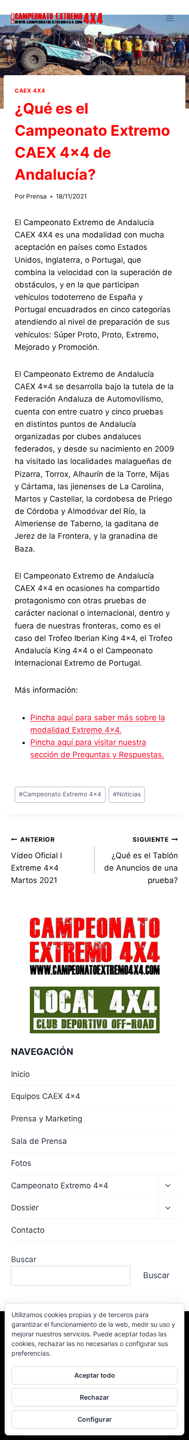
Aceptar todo (94, 1375)
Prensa (36, 196)
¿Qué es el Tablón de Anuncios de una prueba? (141, 860)
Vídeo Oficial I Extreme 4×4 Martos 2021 (36, 860)
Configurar (95, 1419)
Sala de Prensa (39, 1141)
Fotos (21, 1163)
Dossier (25, 1207)
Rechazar (94, 1397)
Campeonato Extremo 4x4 (60, 794)
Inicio (20, 1074)
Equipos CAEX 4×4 (45, 1096)
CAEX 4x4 (30, 90)
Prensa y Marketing (46, 1118)
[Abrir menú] (169, 18)
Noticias (127, 794)
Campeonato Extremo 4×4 (59, 1185)
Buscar (23, 1259)
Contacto (27, 1230)
